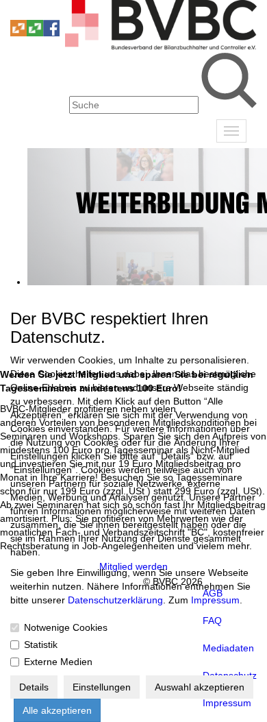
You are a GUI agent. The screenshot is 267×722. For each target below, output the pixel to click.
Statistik (41, 644)
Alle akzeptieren (57, 710)
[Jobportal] (51, 13)
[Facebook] (51, 32)
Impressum (215, 599)
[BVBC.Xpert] (35, 32)
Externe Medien (58, 661)
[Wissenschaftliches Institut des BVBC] (18, 32)
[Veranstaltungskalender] (35, 13)
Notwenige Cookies (65, 627)
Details (34, 687)
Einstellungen (102, 687)
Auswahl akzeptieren (199, 687)
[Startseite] (161, 45)
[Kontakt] (18, 13)
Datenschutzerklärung (115, 599)
